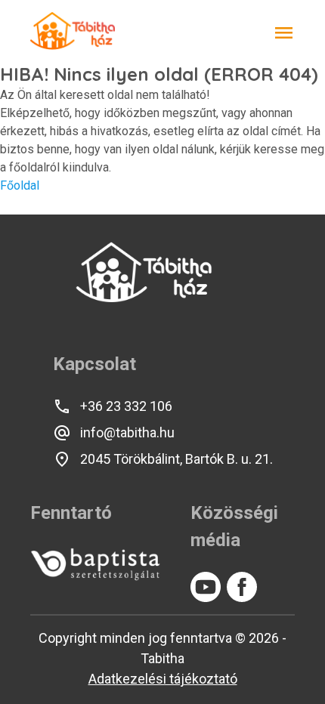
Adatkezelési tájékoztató (162, 679)
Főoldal (19, 185)
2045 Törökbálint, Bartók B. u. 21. (176, 459)
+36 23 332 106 (126, 406)
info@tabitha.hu (127, 432)
